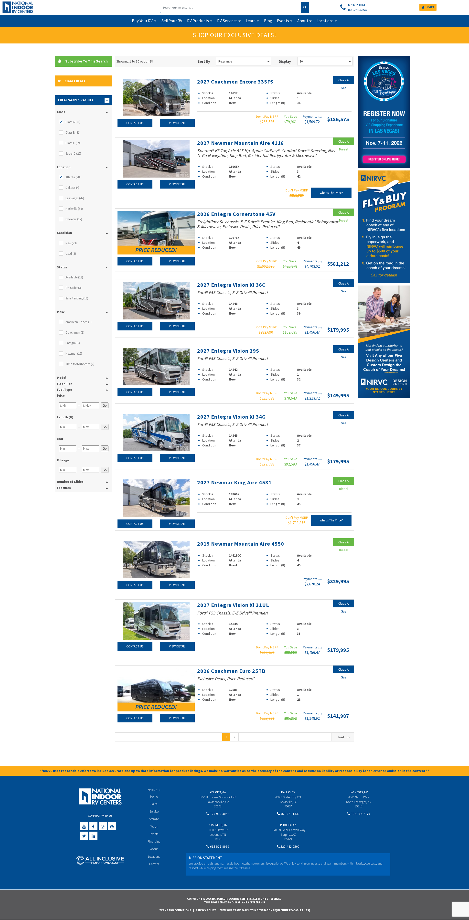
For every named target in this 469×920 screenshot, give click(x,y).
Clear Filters (74, 81)
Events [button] (283, 20)
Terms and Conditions (175, 910)
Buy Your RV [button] (142, 20)
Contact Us (134, 123)
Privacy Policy (206, 910)
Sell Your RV (171, 20)
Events (154, 834)
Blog (268, 20)
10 (301, 61)
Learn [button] (251, 20)
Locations (154, 857)
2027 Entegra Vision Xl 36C (231, 284)
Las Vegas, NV (359, 792)
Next (341, 737)
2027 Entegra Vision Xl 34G (231, 416)
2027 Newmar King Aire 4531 (234, 482)
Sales (153, 804)
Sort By (204, 61)
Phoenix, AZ (288, 825)
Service (154, 811)
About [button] (302, 20)
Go (105, 405)
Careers (154, 864)
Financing (154, 841)
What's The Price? (331, 193)
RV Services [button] (227, 20)
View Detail (177, 123)
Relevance (225, 61)
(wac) (320, 117)
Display (285, 61)
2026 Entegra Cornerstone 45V (236, 214)
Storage (154, 819)
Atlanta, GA (218, 792)
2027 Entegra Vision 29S (228, 350)
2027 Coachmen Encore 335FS (235, 81)
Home (154, 796)
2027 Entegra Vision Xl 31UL (233, 605)
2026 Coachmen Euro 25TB (231, 670)
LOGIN (430, 7)
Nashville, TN (218, 825)
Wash (154, 827)
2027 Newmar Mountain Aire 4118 (240, 142)
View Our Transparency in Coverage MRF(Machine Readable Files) (265, 910)
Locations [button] (325, 20)
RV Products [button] (198, 20)
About (154, 849)
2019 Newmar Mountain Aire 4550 (240, 543)
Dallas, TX (288, 792)
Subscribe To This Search (85, 61)
